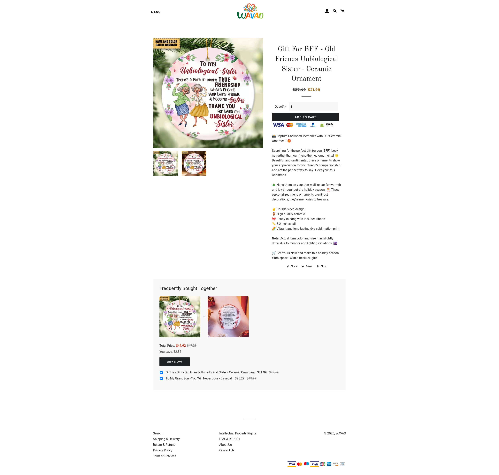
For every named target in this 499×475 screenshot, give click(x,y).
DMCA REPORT (229, 439)
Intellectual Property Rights (237, 433)
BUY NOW (174, 361)
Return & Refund (164, 445)
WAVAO (341, 433)
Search (158, 433)
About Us (225, 445)
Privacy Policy (162, 450)
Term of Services (164, 456)
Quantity (280, 106)
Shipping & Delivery (166, 439)
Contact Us (226, 450)
